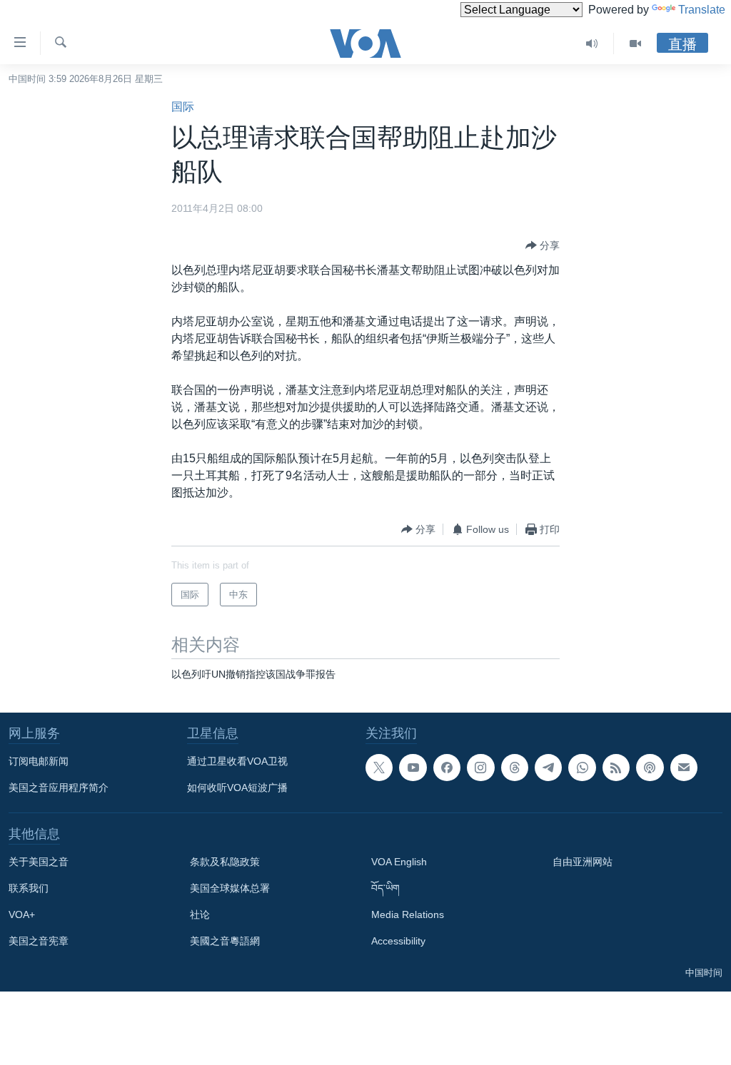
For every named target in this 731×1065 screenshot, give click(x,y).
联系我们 (29, 888)
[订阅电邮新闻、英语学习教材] (683, 767)
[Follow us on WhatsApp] (581, 767)
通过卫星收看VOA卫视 (237, 761)
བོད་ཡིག (385, 888)
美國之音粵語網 (225, 941)
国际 (182, 107)
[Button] (542, 245)
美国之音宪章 (39, 941)
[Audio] (592, 43)
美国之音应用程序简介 (59, 787)
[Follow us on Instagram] (480, 767)
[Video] (635, 43)
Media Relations (407, 914)
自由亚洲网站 (582, 861)
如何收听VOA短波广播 (237, 787)
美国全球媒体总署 (230, 888)
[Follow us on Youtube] (412, 767)
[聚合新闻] (616, 767)
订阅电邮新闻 (39, 761)
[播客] (649, 767)
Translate (701, 10)
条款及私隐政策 (225, 861)
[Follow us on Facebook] (446, 767)
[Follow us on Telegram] (548, 767)
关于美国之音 (39, 861)
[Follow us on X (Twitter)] (379, 767)
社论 (200, 914)
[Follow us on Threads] (514, 767)
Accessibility (398, 941)
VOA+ (22, 914)
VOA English (399, 861)
